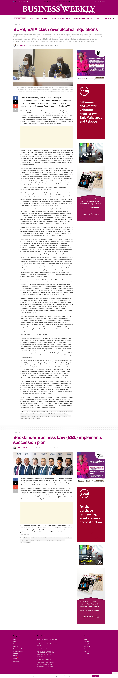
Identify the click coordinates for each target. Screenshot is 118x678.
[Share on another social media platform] (15, 110)
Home (31, 18)
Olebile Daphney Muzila (48, 540)
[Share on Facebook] (15, 98)
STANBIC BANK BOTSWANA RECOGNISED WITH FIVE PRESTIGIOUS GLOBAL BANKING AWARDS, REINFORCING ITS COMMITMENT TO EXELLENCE (45, 662)
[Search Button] (113, 18)
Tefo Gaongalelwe (26, 542)
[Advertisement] (46, 137)
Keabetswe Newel (22, 45)
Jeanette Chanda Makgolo (63, 416)
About (45, 1)
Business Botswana (26, 413)
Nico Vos (27, 418)
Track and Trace (36, 418)
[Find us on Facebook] (13, 1)
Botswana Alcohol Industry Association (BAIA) (36, 411)
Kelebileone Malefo (66, 537)
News (37, 18)
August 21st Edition (42, 648)
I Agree (96, 676)
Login (97, 1)
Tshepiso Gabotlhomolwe (24, 447)
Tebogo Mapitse (60, 540)
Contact (68, 1)
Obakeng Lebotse (35, 540)
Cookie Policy (62, 1)
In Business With (79, 18)
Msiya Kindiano (25, 540)
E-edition (78, 1)
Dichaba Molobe (58, 413)
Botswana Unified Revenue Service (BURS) (61, 411)
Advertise (49, 1)
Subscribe (73, 1)
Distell (66, 413)
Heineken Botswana (50, 416)
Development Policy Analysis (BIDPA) (42, 413)
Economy (44, 18)
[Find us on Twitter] (15, 1)
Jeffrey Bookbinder (54, 537)
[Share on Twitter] (15, 102)
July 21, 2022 (32, 45)
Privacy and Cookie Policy (83, 676)
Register (103, 1)
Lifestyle (90, 18)
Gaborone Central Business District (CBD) (32, 416)
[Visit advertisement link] (59, 9)
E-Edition (53, 18)
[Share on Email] (15, 106)
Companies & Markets (65, 18)
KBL (22, 418)
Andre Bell (27, 537)
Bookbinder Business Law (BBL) (39, 537)
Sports (99, 18)
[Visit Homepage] (19, 18)
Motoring (15, 655)
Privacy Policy (55, 1)
